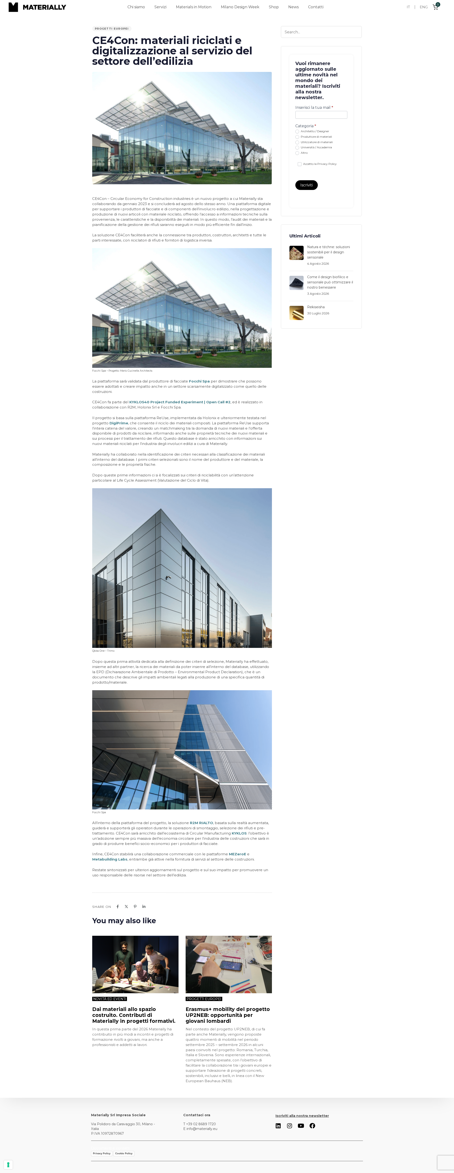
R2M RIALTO (201, 823)
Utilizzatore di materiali (316, 142)
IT (408, 7)
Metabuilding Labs (109, 859)
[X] (126, 906)
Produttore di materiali (316, 136)
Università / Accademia (316, 147)
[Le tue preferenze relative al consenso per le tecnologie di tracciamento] (8, 1164)
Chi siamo (136, 7)
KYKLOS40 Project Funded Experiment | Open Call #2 (180, 402)
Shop (274, 7)
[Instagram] (289, 1126)
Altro (304, 152)
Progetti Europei (112, 28)
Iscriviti (306, 185)
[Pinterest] (135, 906)
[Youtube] (301, 1126)
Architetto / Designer (314, 131)
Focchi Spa (199, 381)
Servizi (160, 7)
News (293, 7)
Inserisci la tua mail (314, 107)
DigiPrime (118, 423)
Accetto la (319, 164)
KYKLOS (239, 833)
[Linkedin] (144, 906)
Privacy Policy (327, 164)
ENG (424, 7)
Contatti (315, 7)
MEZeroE (237, 854)
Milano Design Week (240, 7)
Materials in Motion (193, 7)
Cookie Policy (123, 1153)
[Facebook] (117, 906)
